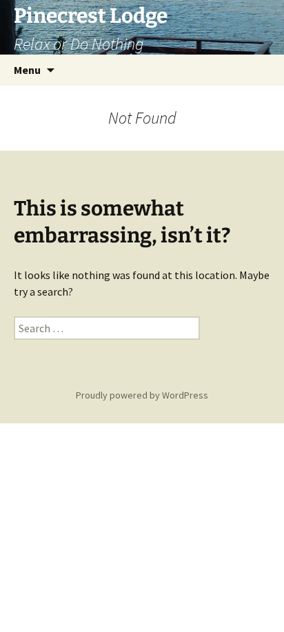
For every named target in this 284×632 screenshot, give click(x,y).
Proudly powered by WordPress (142, 395)
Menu (27, 70)
